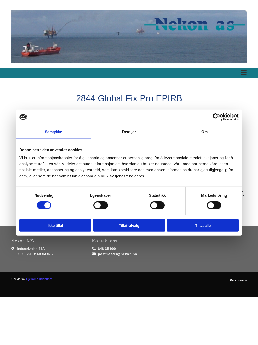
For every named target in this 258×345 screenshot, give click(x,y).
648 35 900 (107, 249)
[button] (129, 73)
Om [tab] (204, 132)
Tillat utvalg (129, 225)
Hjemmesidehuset (39, 279)
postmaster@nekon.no (117, 254)
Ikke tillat (55, 225)
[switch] (100, 205)
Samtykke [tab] (53, 132)
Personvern (238, 280)
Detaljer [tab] (129, 132)
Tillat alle (203, 225)
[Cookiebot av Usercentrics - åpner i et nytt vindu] (217, 117)
